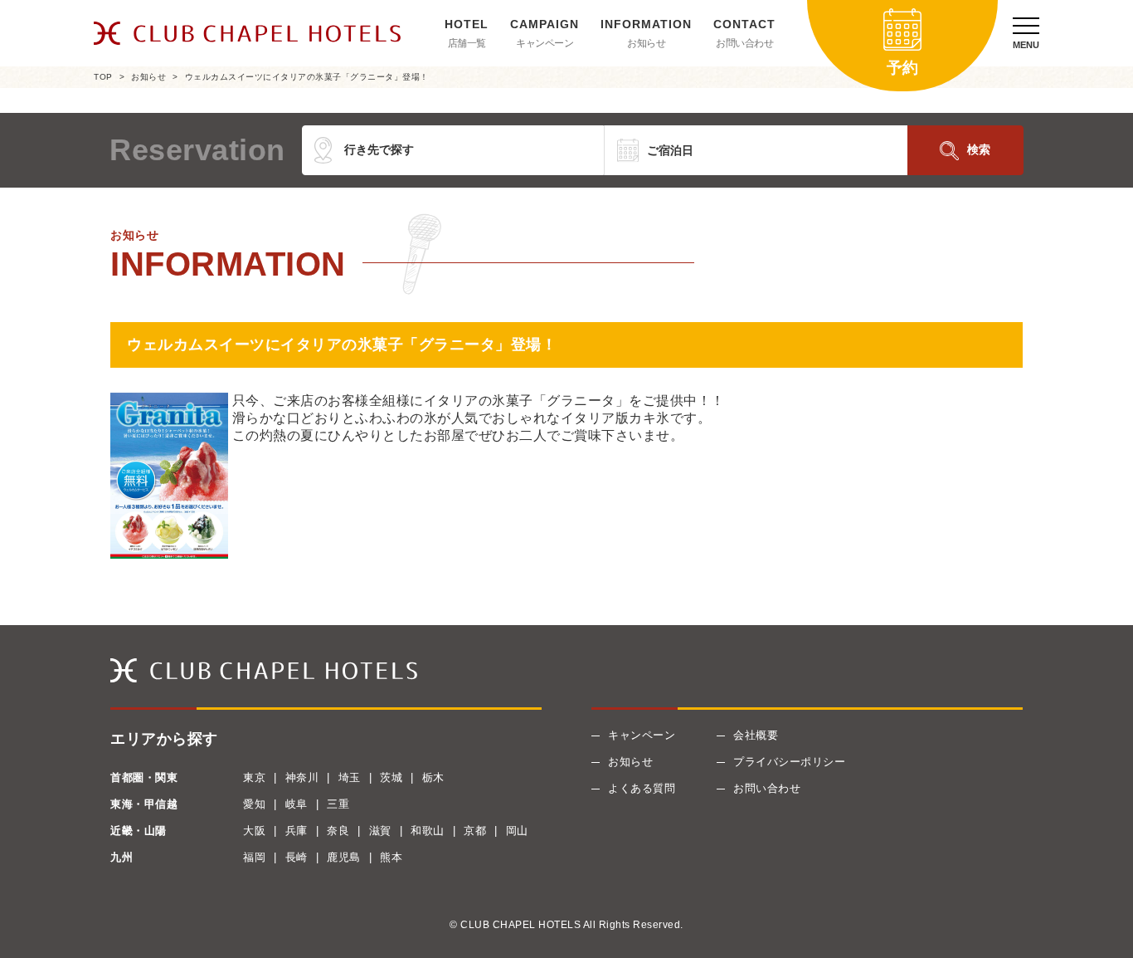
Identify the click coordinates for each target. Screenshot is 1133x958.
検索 (978, 149)
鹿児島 (344, 857)
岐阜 (296, 804)
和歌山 (428, 830)
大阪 (254, 830)
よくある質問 (641, 788)
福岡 (254, 857)
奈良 (338, 830)
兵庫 (296, 830)
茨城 (391, 777)
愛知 (254, 804)
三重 (338, 804)
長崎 (296, 857)
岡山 (517, 830)
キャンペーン (544, 43)
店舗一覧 (467, 43)
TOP (103, 76)
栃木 (433, 777)
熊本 (391, 857)
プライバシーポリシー (789, 761)
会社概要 (755, 735)
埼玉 (349, 777)
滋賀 (380, 830)
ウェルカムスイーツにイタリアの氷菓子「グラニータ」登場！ (307, 76)
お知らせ (646, 43)
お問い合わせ (744, 43)
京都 (475, 830)
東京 (254, 777)
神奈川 (302, 777)
